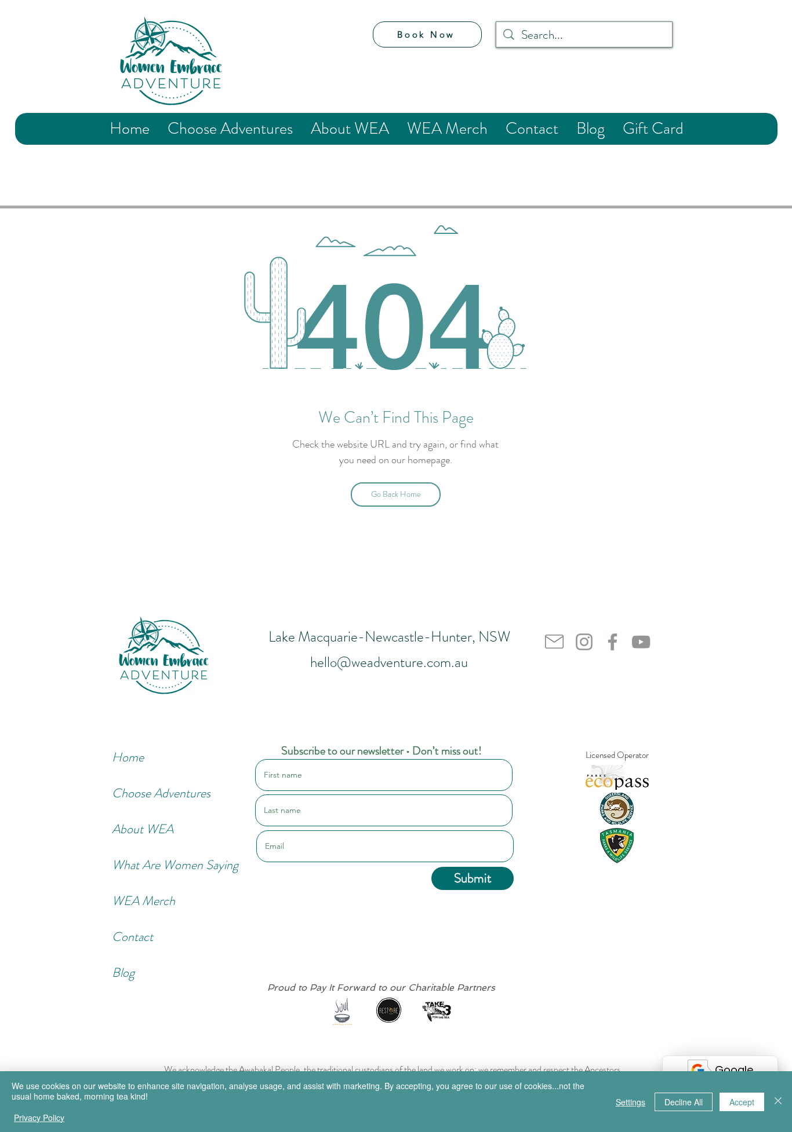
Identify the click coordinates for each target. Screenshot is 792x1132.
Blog (123, 972)
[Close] (778, 1101)
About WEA (142, 829)
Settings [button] (630, 1102)
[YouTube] (641, 642)
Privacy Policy (39, 1117)
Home (128, 757)
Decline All (683, 1102)
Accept (741, 1102)
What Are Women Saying (151, 865)
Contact (132, 937)
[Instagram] (584, 642)
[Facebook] (612, 642)
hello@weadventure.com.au (389, 662)
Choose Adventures (151, 793)
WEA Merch (143, 901)
